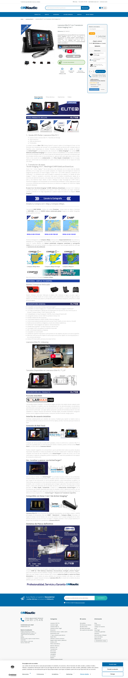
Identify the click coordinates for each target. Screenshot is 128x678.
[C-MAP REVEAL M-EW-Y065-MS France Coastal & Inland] (53, 224)
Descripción (38, 97)
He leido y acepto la (70, 602)
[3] (93, 83)
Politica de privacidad (80, 602)
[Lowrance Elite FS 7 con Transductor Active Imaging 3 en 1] (26, 62)
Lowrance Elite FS (54, 626)
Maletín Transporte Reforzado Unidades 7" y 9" (98, 54)
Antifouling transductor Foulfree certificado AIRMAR (99, 59)
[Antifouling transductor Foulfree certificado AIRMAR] (91, 60)
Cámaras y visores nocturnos (57, 638)
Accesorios (53, 656)
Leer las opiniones (94, 89)
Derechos (96, 633)
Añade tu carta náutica (94, 26)
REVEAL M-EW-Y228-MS (69, 234)
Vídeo (69, 97)
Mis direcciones (83, 626)
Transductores (53, 649)
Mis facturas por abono (85, 625)
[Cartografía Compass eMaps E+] (71, 257)
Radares (52, 657)
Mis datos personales (85, 628)
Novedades (56, 14)
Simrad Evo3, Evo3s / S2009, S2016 (58, 631)
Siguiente (53, 63)
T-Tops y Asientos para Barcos (57, 635)
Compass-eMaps (48, 277)
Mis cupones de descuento (86, 630)
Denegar (113, 674)
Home (22, 19)
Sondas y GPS (53, 642)
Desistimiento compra (101, 640)
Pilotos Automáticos (55, 643)
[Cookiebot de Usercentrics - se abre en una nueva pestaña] (12, 675)
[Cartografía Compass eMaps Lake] (53, 257)
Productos (37, 14)
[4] (94, 83)
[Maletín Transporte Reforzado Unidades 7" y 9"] (91, 54)
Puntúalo (102, 89)
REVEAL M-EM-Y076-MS (33, 234)
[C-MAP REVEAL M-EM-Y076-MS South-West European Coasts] (35, 224)
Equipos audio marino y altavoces (58, 640)
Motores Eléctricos (54, 645)
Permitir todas (112, 664)
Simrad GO (52, 630)
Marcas (47, 14)
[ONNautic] (29, 7)
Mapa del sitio (97, 638)
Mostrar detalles (84, 674)
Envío (95, 628)
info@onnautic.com (25, 626)
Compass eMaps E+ (68, 266)
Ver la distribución (94, 86)
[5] (96, 83)
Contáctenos (97, 625)
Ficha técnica (50, 97)
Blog (95, 623)
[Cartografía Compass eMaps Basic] (35, 257)
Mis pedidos (83, 623)
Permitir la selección (112, 669)
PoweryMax (53, 652)
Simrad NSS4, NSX (54, 633)
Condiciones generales (99, 631)
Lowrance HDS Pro (54, 623)
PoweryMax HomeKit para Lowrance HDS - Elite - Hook (98, 65)
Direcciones (53, 651)
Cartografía (53, 654)
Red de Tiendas (89, 14)
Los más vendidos (68, 14)
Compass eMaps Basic (33, 266)
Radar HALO (53, 637)
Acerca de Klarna (98, 637)
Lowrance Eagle (54, 625)
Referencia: (60, 31)
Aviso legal (97, 630)
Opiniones (61, 97)
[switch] (45, 673)
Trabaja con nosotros (99, 626)
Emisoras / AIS (53, 647)
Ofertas (79, 14)
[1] (90, 83)
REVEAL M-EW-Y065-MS (51, 234)
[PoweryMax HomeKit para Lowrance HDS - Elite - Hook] (91, 65)
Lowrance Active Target (56, 628)
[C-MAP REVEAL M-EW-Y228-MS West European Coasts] (71, 224)
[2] (91, 83)
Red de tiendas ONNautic (100, 635)
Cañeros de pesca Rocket (56, 659)
